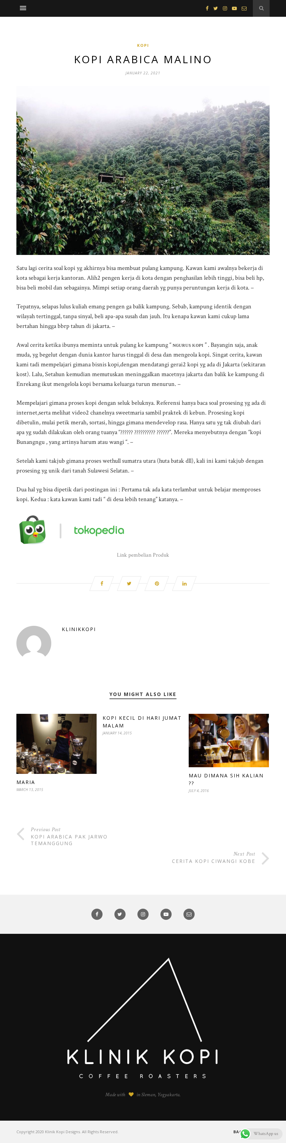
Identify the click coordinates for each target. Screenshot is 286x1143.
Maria (25, 782)
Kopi (143, 45)
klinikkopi (79, 629)
